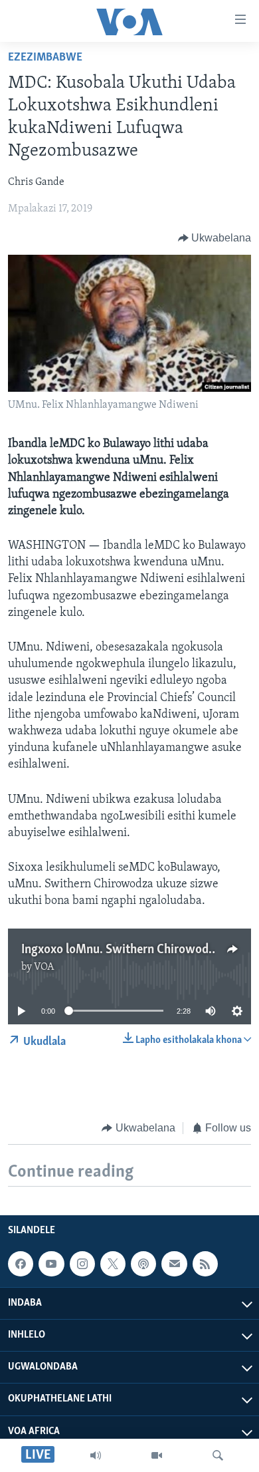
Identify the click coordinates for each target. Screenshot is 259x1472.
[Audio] (96, 1455)
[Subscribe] (174, 1263)
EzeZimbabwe (45, 58)
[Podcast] (143, 1263)
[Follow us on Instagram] (82, 1263)
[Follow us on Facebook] (20, 1263)
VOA (44, 967)
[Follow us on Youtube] (51, 1263)
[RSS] (205, 1263)
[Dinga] (218, 1455)
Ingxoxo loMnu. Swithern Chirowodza (120, 950)
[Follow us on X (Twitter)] (113, 1263)
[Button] (215, 238)
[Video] (157, 1455)
